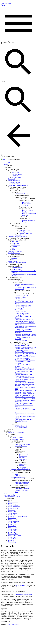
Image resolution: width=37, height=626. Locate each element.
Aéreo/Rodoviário (20, 228)
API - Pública (8, 167)
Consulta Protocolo (24, 218)
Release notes (8, 500)
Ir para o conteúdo (6, 3)
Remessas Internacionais (15, 256)
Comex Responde (20, 585)
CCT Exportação (16, 442)
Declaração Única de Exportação (20, 344)
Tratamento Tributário (14, 266)
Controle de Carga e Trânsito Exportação (23, 294)
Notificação (7, 431)
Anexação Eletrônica (17, 282)
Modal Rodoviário (20, 462)
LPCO (13, 424)
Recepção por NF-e (24, 208)
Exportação (14, 192)
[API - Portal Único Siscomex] (3, 5)
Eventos (10, 436)
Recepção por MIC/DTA (26, 200)
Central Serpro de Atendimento (23, 594)
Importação (14, 225)
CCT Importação (16, 449)
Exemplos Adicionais (21, 197)
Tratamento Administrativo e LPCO (21, 480)
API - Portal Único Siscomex (13, 159)
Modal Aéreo (19, 452)
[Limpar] (1, 154)
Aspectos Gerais (12, 171)
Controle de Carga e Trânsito (16, 189)
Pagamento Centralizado (18, 487)
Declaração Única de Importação (17, 240)
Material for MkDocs (13, 624)
